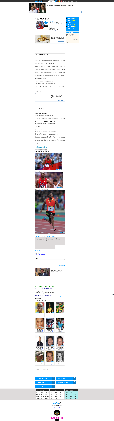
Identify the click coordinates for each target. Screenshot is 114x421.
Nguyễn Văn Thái (68, 42)
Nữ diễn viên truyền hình (60, 348)
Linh (75, 392)
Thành (67, 392)
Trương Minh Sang (75, 39)
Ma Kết (46, 394)
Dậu (51, 394)
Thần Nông (38, 394)
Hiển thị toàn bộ (62, 296)
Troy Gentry (50, 347)
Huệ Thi (67, 39)
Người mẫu (72, 1)
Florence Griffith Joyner (50, 329)
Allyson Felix (40, 329)
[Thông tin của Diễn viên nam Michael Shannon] (50, 361)
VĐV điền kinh (42, 19)
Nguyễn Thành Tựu (69, 34)
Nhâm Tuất (73, 24)
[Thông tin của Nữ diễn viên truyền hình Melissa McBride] (60, 346)
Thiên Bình (46, 392)
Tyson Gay (46, 19)
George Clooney (40, 347)
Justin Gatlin (60, 329)
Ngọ (51, 392)
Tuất (56, 394)
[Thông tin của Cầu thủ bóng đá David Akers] (39, 361)
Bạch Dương (47, 396)
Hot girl (66, 1)
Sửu (56, 396)
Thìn (56, 398)
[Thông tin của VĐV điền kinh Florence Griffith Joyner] (50, 328)
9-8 (56, 23)
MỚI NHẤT (76, 1)
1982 (74, 18)
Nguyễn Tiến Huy (74, 34)
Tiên (70, 394)
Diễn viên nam (40, 348)
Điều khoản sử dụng (57, 407)
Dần (60, 396)
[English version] (61, 1)
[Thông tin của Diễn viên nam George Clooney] (39, 346)
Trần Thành (74, 38)
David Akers (39, 362)
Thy (75, 398)
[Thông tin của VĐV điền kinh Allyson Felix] (39, 328)
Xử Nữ (42, 392)
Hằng (71, 396)
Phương (67, 398)
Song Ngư (42, 396)
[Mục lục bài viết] (113, 294)
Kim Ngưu (37, 398)
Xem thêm (63, 366)
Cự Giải (46, 398)
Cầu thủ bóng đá (40, 363)
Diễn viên (69, 1)
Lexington (40, 349)
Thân (60, 392)
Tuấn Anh (73, 35)
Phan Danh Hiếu (68, 35)
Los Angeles (40, 331)
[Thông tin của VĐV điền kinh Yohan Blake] (50, 312)
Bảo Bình (37, 396)
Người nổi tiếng (37, 19)
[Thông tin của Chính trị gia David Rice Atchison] (60, 361)
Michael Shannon (50, 362)
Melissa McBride (60, 347)
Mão (51, 398)
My (66, 394)
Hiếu (75, 394)
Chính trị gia (60, 363)
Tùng (71, 392)
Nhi (66, 396)
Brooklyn (60, 331)
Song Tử (42, 398)
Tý (51, 396)
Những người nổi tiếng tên (40, 146)
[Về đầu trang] (113, 420)
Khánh (71, 398)
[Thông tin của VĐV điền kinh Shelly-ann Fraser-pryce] (60, 312)
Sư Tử (75, 26)
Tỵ (60, 398)
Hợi (60, 394)
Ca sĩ (63, 1)
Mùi (56, 392)
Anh (75, 396)
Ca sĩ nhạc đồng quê (50, 348)
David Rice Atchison (60, 362)
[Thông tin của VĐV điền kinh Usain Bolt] (39, 312)
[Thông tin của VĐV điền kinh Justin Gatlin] (60, 328)
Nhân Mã (42, 394)
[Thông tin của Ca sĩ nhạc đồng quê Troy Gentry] (50, 346)
